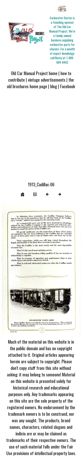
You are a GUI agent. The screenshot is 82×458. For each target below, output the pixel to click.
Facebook (67, 86)
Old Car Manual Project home (34, 73)
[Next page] (56, 270)
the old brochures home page (40, 82)
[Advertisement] (41, 138)
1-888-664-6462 (65, 60)
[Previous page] (17, 270)
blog (53, 86)
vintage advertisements (46, 79)
